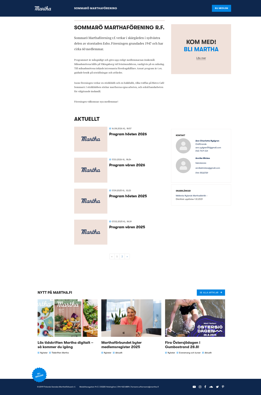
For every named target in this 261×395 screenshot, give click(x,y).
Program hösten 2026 (128, 134)
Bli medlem (221, 8)
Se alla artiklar (209, 292)
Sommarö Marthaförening (95, 8)
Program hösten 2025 (128, 196)
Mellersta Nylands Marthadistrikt (191, 195)
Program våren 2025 (127, 227)
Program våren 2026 (127, 165)
